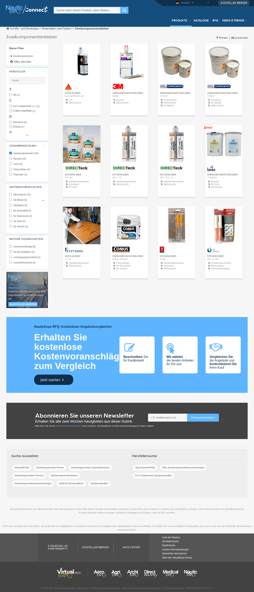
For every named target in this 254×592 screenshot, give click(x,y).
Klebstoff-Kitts (21, 467)
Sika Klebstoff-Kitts (145, 467)
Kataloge (201, 20)
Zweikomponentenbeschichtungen (33, 483)
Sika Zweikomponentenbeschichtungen (183, 467)
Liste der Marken (171, 537)
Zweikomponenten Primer (50, 467)
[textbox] (87, 10)
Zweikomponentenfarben (64, 475)
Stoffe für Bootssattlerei (71, 483)
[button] (27, 71)
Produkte (179, 20)
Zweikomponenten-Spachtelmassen (90, 467)
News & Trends (233, 20)
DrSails (18, 126)
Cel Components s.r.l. (26, 106)
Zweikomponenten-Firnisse (29, 475)
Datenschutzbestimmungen (68, 426)
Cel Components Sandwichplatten (153, 475)
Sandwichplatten (99, 483)
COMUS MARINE (24, 111)
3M (16, 94)
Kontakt (81, 50)
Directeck (20, 122)
